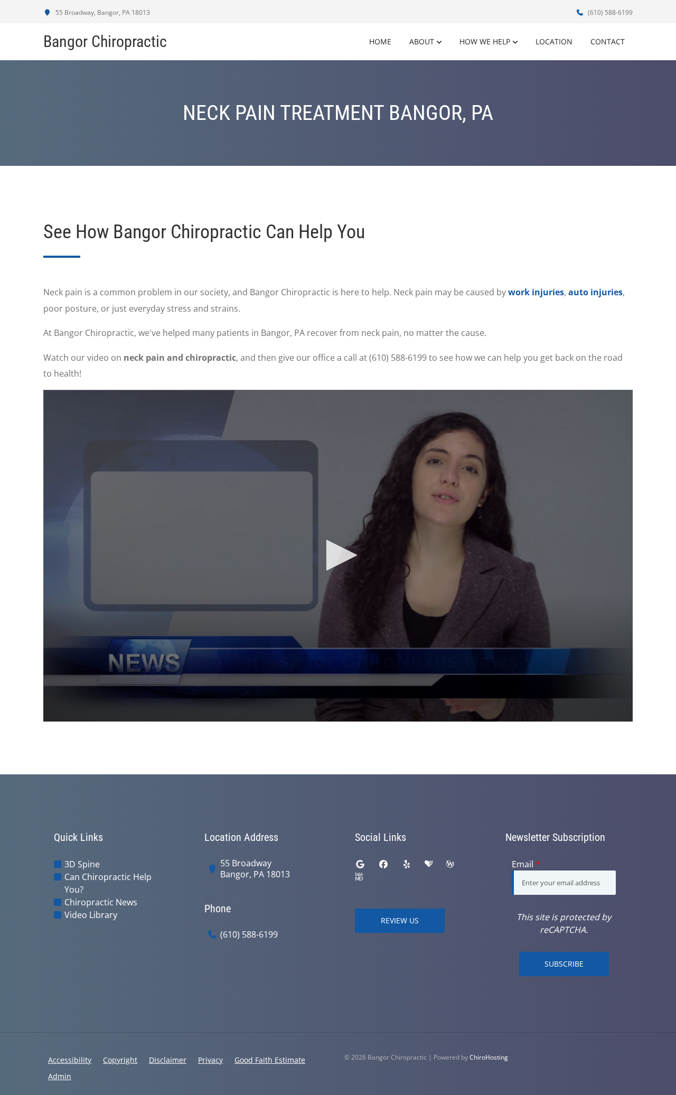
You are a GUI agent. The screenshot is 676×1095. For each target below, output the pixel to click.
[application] (338, 556)
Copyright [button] (120, 1060)
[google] (360, 864)
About (421, 41)
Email (526, 864)
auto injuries (595, 292)
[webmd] (359, 877)
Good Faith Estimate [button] (269, 1060)
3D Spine (82, 864)
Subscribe (564, 964)
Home (380, 41)
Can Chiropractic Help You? (108, 883)
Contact (607, 41)
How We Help (484, 41)
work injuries (536, 292)
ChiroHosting (489, 1057)
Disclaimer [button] (167, 1060)
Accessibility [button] (69, 1060)
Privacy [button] (210, 1060)
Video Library (90, 915)
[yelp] (406, 864)
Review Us (400, 920)
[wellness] (450, 864)
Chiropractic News (100, 902)
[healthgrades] (429, 864)
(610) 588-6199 (609, 12)
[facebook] (383, 864)
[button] (338, 555)
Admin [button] (59, 1076)
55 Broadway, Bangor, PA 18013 (102, 12)
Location (554, 41)
